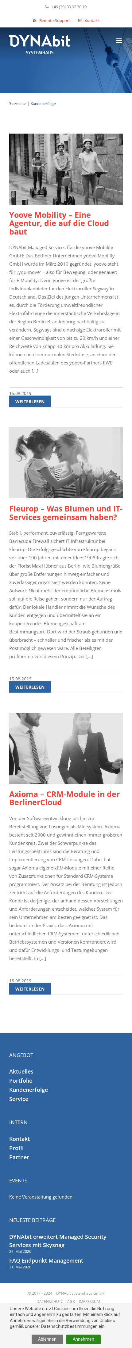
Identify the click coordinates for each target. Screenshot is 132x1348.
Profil (16, 1148)
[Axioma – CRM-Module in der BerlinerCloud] (66, 748)
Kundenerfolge (28, 1089)
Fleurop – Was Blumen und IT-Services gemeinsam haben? (65, 512)
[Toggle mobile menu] (119, 41)
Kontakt (19, 1138)
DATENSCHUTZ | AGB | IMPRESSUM (68, 1301)
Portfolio (21, 1080)
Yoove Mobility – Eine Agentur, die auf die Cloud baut (59, 223)
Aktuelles (21, 1071)
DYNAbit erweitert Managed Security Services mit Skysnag (58, 1241)
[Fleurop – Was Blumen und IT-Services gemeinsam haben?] (66, 462)
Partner (19, 1157)
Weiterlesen (30, 401)
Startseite (17, 103)
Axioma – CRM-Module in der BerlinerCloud (64, 798)
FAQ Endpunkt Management (46, 1260)
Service (18, 1098)
